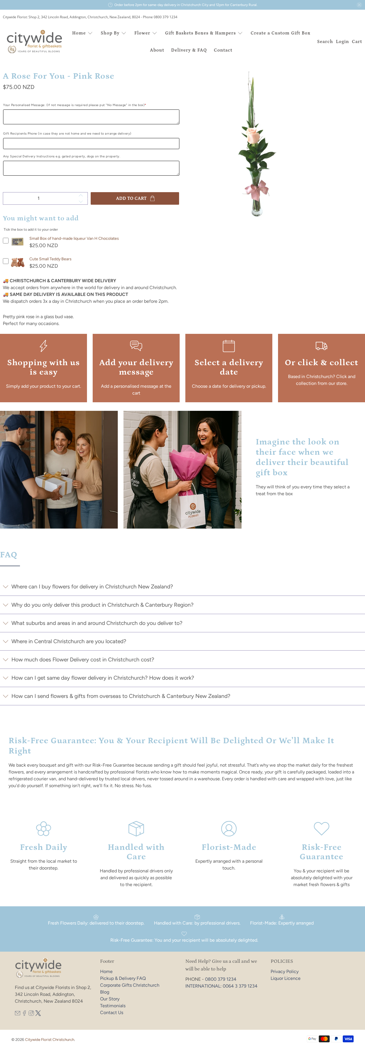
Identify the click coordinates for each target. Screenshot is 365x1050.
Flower (142, 33)
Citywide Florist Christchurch (49, 1039)
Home (79, 33)
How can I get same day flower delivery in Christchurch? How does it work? (102, 678)
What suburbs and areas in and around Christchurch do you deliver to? (96, 623)
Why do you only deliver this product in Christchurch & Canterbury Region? (102, 605)
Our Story (109, 999)
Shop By (110, 33)
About (157, 50)
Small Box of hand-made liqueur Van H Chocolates (74, 238)
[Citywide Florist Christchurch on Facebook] (24, 1014)
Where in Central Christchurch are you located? (68, 641)
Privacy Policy (285, 971)
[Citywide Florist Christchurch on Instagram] (31, 1014)
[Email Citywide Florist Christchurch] (17, 1014)
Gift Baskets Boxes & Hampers (200, 33)
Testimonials (112, 1005)
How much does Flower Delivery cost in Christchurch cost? (82, 659)
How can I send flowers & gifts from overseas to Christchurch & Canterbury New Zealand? (120, 696)
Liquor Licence (286, 978)
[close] (359, 5)
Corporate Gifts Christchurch (129, 985)
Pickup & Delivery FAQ (123, 978)
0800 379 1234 (220, 979)
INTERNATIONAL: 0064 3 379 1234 (221, 986)
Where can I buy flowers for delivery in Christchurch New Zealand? (92, 586)
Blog (104, 992)
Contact (223, 50)
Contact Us (111, 1012)
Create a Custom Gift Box (281, 33)
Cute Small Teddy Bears (50, 259)
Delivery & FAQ (189, 50)
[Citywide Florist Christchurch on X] (38, 1014)
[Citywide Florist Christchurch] (34, 41)
